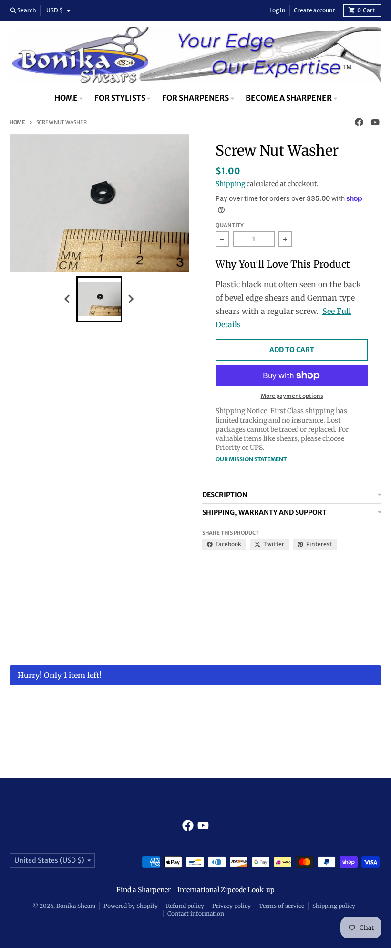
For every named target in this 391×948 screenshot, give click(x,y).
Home (17, 122)
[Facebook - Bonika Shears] (359, 122)
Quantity (230, 225)
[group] (99, 299)
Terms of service (281, 905)
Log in (277, 10)
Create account (314, 10)
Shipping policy (333, 905)
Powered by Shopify (130, 905)
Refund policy (185, 905)
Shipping (230, 183)
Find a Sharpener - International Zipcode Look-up (195, 889)
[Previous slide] (67, 299)
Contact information (195, 913)
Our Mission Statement (251, 459)
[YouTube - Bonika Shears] (375, 122)
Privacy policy (231, 905)
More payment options (292, 395)
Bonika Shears (75, 905)
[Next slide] (130, 299)
